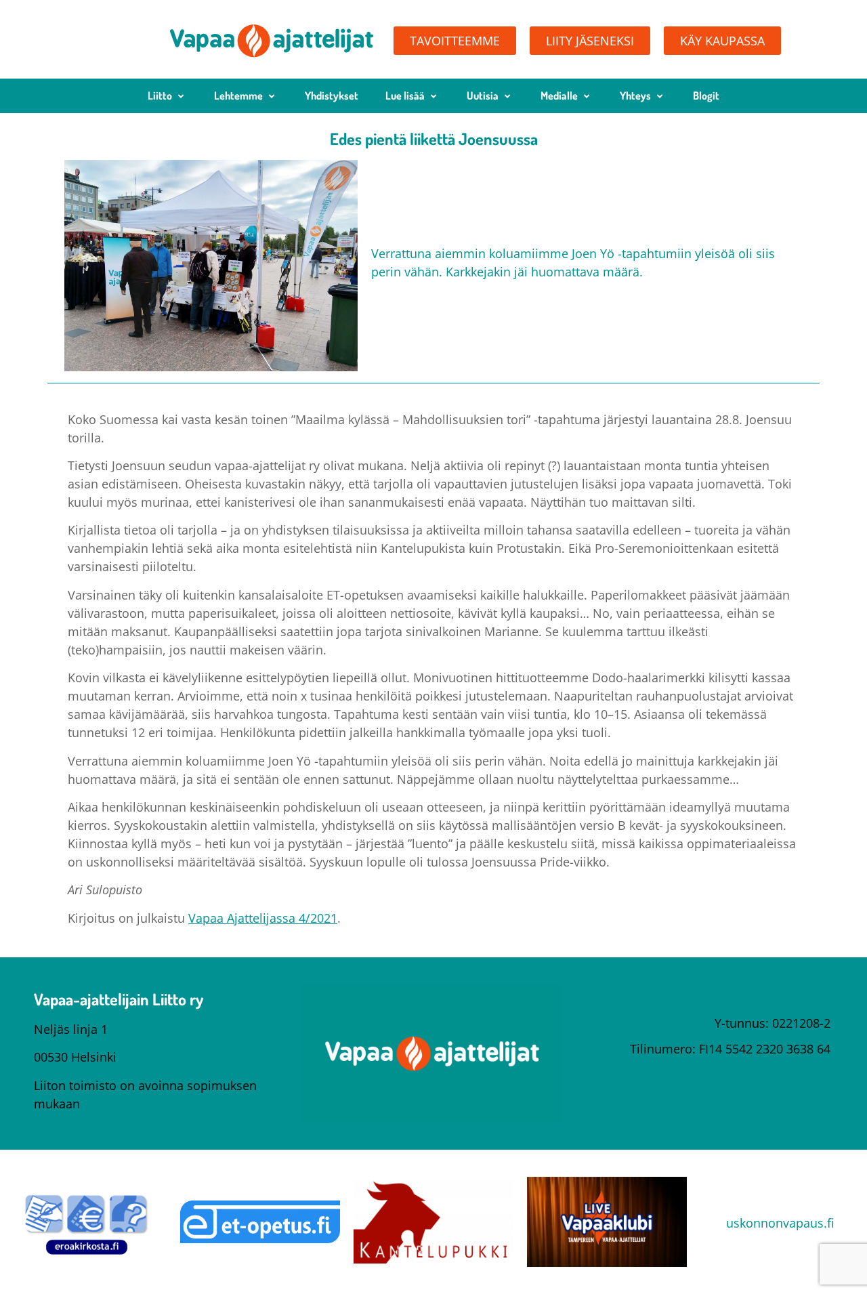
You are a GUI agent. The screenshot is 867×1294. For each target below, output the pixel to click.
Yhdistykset (331, 95)
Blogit (706, 95)
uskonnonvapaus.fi (780, 1223)
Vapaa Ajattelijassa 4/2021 (262, 918)
